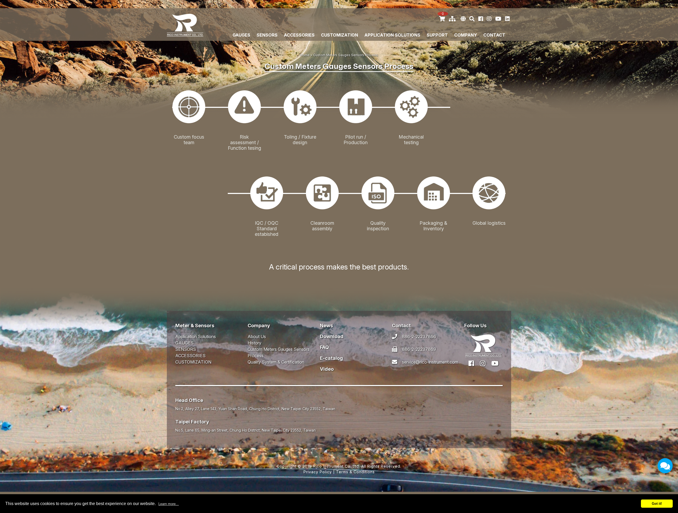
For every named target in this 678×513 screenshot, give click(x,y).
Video (327, 369)
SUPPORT (437, 35)
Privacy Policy (318, 472)
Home (305, 55)
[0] (442, 19)
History (254, 343)
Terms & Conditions (355, 472)
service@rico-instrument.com (430, 362)
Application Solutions (392, 35)
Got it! (657, 504)
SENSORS (267, 35)
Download (332, 336)
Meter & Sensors (194, 325)
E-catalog (331, 358)
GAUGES (241, 35)
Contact (494, 35)
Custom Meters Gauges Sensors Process (279, 352)
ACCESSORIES (299, 35)
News (326, 325)
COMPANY (465, 35)
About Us (257, 336)
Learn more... (168, 504)
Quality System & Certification (276, 362)
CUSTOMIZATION (339, 35)
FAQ (324, 347)
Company (259, 325)
